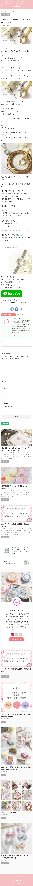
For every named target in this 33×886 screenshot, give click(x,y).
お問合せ (19, 876)
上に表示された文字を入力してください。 (14, 406)
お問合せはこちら (16, 639)
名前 (4, 381)
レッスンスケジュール (8, 812)
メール (4, 388)
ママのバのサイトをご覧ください (19, 230)
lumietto (16, 6)
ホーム (13, 876)
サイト (4, 396)
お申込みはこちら (17, 235)
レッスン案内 (6, 341)
